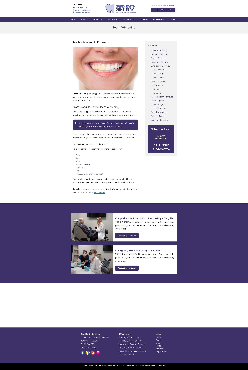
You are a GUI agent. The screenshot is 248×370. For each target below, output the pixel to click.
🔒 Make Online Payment (81, 12)
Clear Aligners (157, 100)
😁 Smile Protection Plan (81, 10)
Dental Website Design (147, 365)
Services (96, 19)
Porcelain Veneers (159, 112)
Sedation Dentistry (159, 120)
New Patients (158, 19)
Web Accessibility (132, 365)
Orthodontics (157, 85)
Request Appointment (161, 137)
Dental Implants (158, 70)
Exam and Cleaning (160, 62)
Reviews (144, 19)
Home (73, 19)
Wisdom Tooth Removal (162, 97)
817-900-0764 (80, 7)
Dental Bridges (157, 104)
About (83, 19)
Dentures (155, 89)
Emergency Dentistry (160, 66)
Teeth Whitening (158, 81)
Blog (158, 343)
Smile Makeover (158, 116)
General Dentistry (159, 50)
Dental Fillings (157, 73)
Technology (112, 19)
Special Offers (129, 19)
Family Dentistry (158, 58)
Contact (173, 19)
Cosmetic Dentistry (159, 54)
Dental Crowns (157, 77)
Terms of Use (120, 365)
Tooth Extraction (158, 108)
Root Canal (156, 93)
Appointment (162, 351)
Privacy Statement (108, 365)
